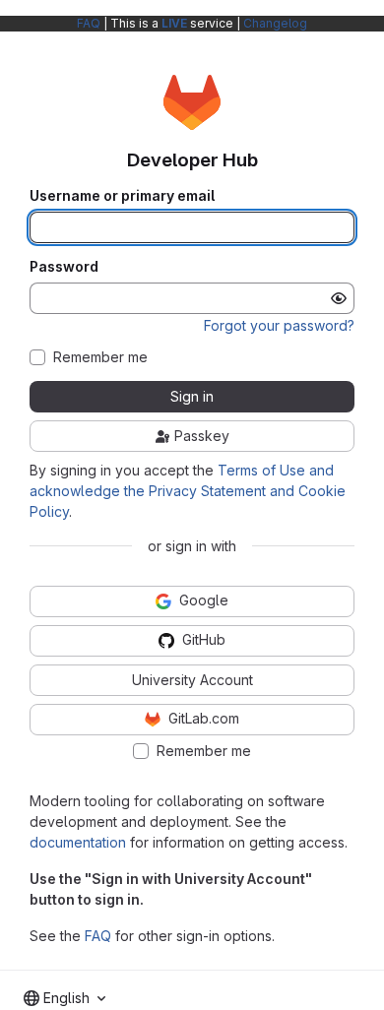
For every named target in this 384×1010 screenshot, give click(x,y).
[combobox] (64, 998)
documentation (78, 842)
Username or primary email (122, 196)
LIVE (174, 23)
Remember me (100, 357)
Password (64, 267)
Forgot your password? (279, 325)
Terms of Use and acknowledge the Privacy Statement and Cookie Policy (188, 491)
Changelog (275, 23)
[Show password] (338, 298)
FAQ (88, 23)
